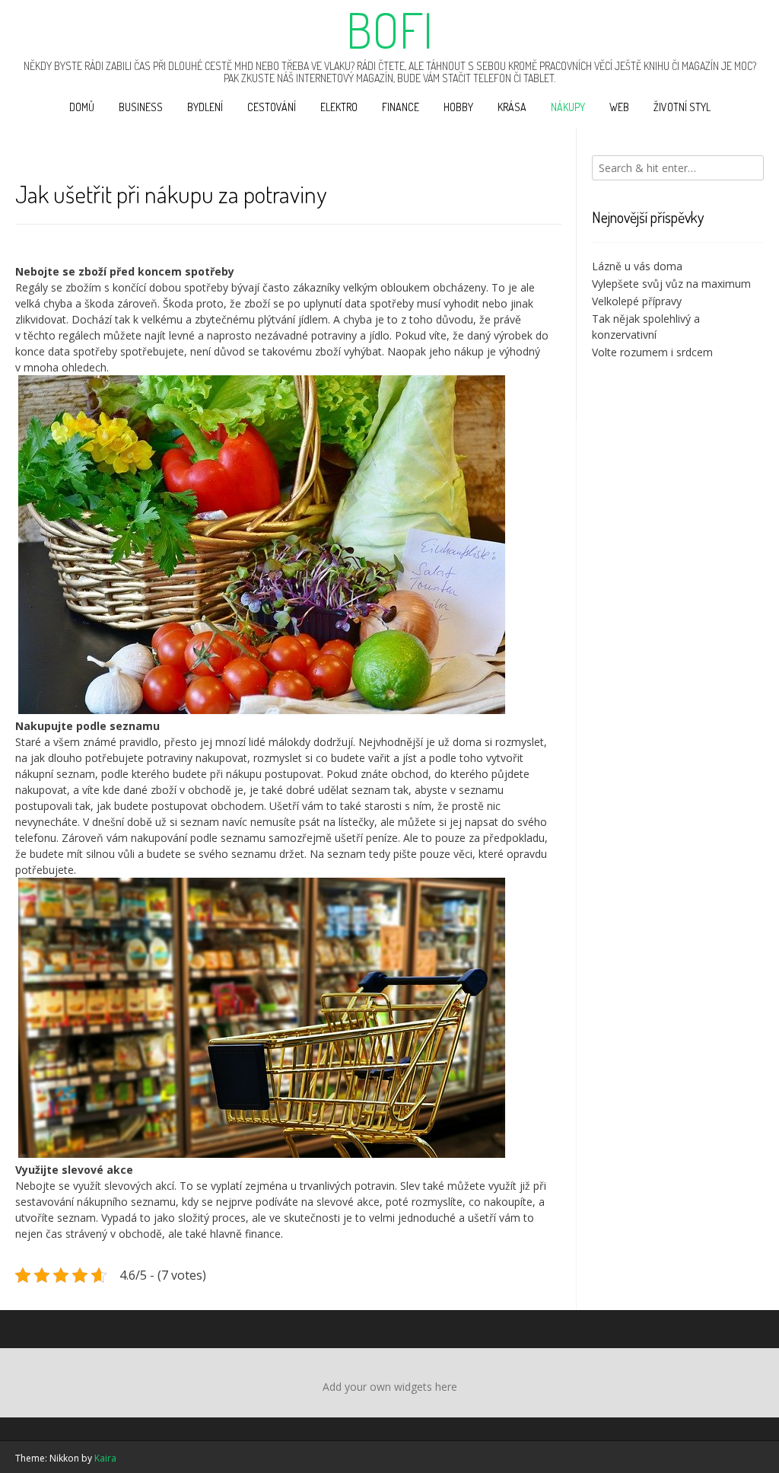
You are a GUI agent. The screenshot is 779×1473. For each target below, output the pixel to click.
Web (619, 106)
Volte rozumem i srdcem (652, 352)
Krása (512, 106)
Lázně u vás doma (637, 266)
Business (141, 106)
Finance (400, 106)
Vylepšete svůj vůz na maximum (671, 283)
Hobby (458, 106)
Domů (81, 106)
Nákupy (568, 106)
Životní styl (682, 106)
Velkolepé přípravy (637, 301)
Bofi (389, 29)
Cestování (271, 106)
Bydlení (205, 106)
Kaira (105, 1458)
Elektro (339, 106)
